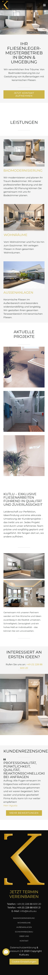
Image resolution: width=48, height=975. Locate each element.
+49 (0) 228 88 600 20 (29, 904)
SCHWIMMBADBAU (24, 932)
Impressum (13, 951)
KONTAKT (24, 941)
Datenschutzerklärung (23, 947)
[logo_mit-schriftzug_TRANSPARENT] (5, 5)
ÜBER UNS (24, 936)
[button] (44, 5)
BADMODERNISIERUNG (22, 170)
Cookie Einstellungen (24, 961)
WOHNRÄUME (15, 235)
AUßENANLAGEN (18, 292)
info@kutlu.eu (28, 911)
